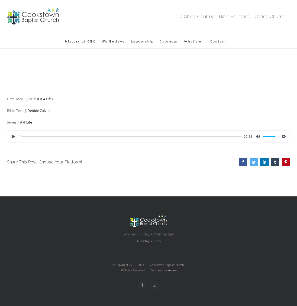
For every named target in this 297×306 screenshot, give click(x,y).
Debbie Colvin (38, 110)
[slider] (129, 136)
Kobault (172, 270)
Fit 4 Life (45, 99)
